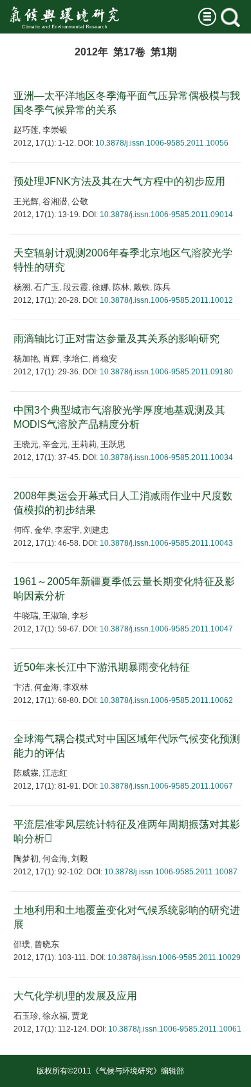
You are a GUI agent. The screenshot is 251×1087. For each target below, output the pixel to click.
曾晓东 (46, 944)
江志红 (55, 773)
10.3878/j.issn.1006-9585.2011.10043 (166, 543)
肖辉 (50, 358)
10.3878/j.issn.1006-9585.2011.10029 (174, 957)
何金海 (46, 687)
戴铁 (141, 287)
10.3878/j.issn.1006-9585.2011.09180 (166, 371)
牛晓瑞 (26, 615)
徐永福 (55, 1016)
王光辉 (26, 201)
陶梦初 (26, 858)
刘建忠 (96, 530)
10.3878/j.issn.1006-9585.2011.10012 (166, 300)
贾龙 (79, 1016)
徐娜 (100, 287)
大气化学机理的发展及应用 (75, 995)
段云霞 (75, 287)
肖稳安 (104, 358)
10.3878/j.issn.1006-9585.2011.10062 (166, 700)
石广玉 (46, 287)
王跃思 (113, 444)
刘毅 (79, 858)
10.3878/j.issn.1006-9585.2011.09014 (166, 214)
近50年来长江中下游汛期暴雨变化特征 (102, 667)
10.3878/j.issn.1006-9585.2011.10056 (161, 143)
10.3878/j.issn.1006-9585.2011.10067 (166, 786)
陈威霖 (26, 773)
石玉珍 (26, 1016)
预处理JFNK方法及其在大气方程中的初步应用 (119, 181)
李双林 (75, 687)
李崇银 (55, 130)
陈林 (121, 287)
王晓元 (26, 444)
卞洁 (22, 687)
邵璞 (22, 944)
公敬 (79, 201)
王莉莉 (84, 444)
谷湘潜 (55, 201)
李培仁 (75, 358)
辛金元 (55, 444)
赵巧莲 (26, 130)
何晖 (22, 530)
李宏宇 (67, 530)
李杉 (79, 615)
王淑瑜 (55, 615)
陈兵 (162, 287)
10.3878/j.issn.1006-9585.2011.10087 (170, 871)
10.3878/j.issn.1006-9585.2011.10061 (174, 1029)
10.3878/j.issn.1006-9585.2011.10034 (166, 457)
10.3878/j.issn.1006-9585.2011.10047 (166, 628)
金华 (42, 530)
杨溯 (22, 287)
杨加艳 (26, 358)
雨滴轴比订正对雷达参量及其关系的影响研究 (116, 338)
